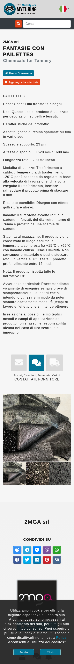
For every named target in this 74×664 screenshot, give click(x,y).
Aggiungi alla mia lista (23, 82)
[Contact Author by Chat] (36, 363)
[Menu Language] (64, 9)
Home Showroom (20, 73)
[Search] (18, 24)
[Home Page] (20, 9)
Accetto (24, 652)
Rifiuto (50, 652)
